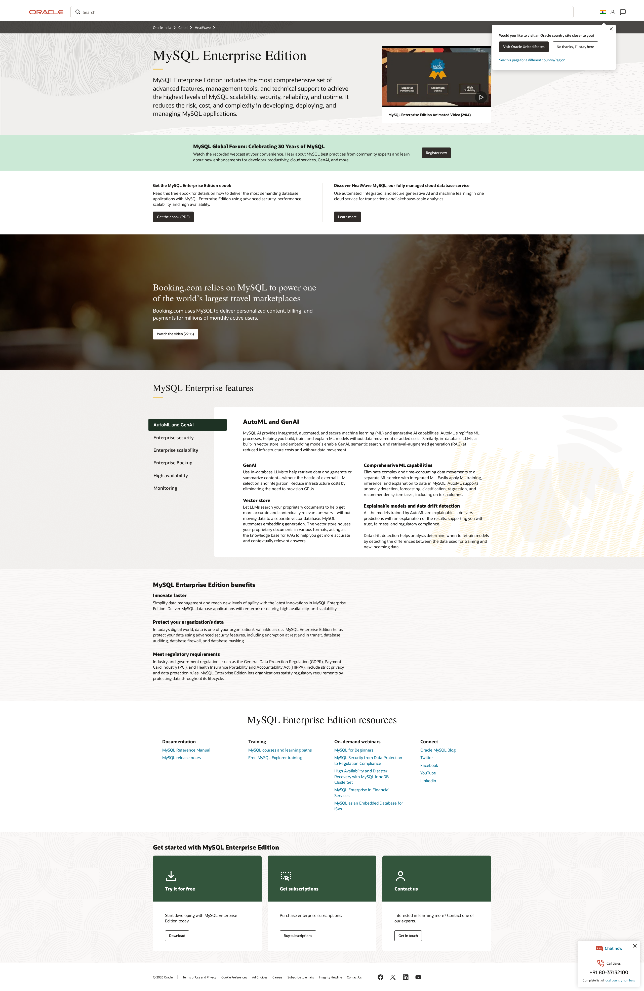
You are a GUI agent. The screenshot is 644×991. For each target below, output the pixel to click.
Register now (436, 151)
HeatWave (203, 27)
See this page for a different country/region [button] (532, 60)
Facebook (429, 765)
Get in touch (408, 935)
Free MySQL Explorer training (275, 757)
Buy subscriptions (298, 935)
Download (177, 935)
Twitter (426, 757)
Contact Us (354, 977)
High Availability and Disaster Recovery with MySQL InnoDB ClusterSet (361, 776)
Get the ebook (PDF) (173, 216)
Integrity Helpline (330, 977)
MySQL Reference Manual (186, 750)
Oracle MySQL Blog (438, 750)
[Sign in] (613, 12)
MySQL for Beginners (353, 750)
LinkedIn (428, 780)
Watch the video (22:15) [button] (175, 333)
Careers (277, 977)
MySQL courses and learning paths (280, 750)
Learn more (347, 216)
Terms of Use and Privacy (199, 977)
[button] (21, 12)
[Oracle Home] (46, 12)
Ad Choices (259, 977)
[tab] (187, 425)
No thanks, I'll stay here (575, 46)
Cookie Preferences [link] (234, 977)
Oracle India (162, 27)
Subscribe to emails (301, 977)
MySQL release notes (181, 757)
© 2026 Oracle (163, 977)
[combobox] (322, 12)
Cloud (182, 27)
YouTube (428, 772)
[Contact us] (623, 12)
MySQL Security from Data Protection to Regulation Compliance (368, 760)
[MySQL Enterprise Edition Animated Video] (436, 76)
